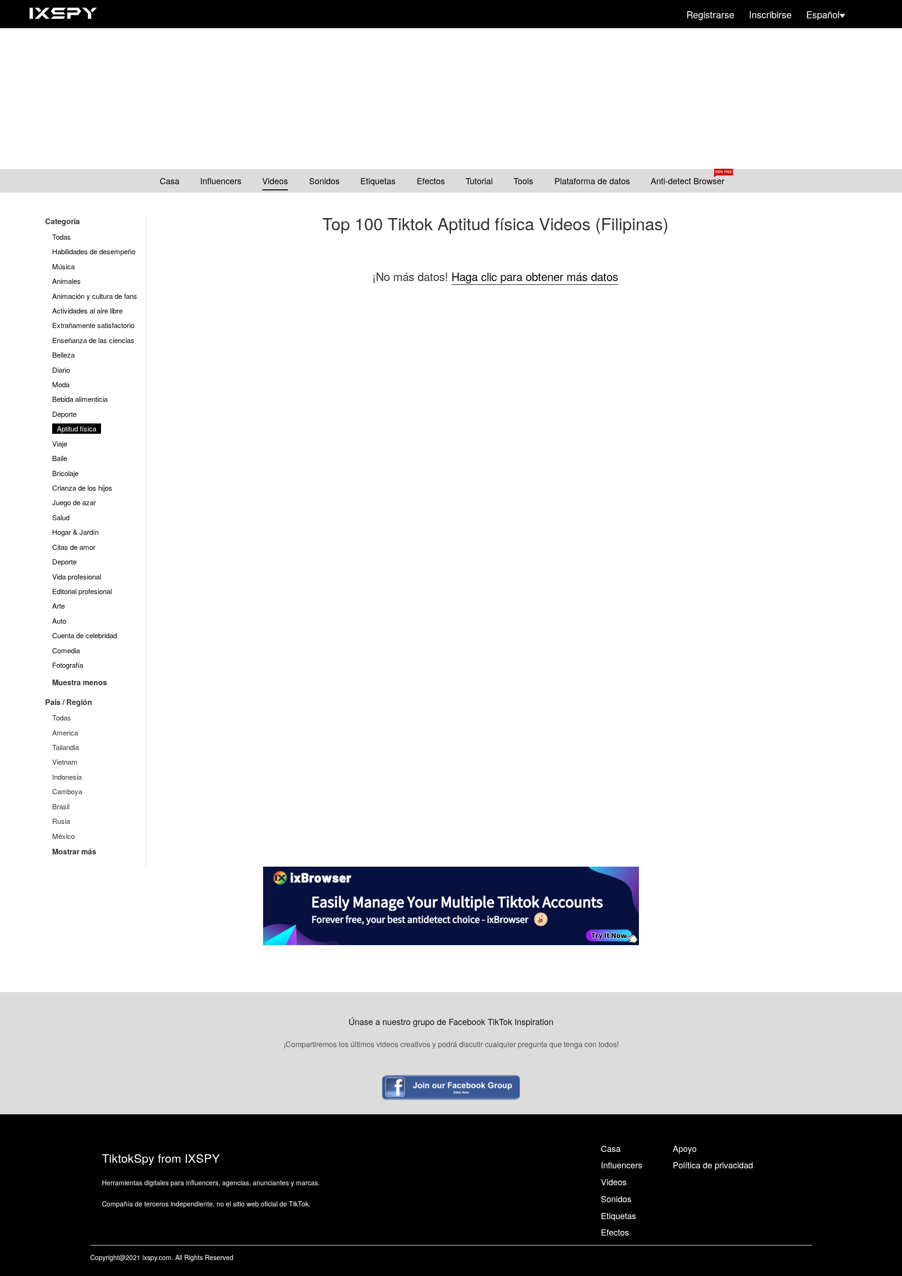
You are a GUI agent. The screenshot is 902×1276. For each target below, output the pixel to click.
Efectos (431, 181)
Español (823, 14)
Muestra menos (79, 682)
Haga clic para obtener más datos (534, 276)
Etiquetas (378, 181)
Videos (275, 181)
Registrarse (710, 14)
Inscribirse (770, 14)
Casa (169, 181)
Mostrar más (74, 851)
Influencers (220, 181)
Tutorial (479, 181)
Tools (523, 181)
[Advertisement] (451, 98)
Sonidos (324, 181)
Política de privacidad (713, 1165)
